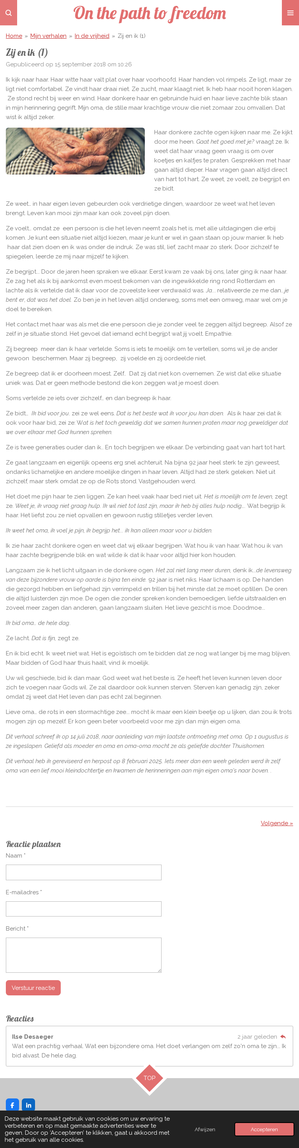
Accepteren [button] (264, 1129)
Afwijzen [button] (205, 1129)
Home (14, 35)
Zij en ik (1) (132, 35)
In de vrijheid (92, 35)
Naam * (16, 855)
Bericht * (17, 928)
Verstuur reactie (33, 987)
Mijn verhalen (48, 35)
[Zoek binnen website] (8, 12)
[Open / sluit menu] (290, 12)
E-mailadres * (24, 892)
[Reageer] (283, 1036)
